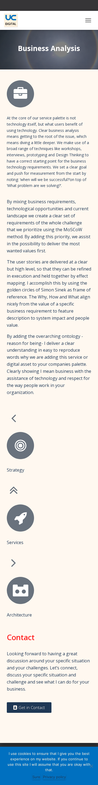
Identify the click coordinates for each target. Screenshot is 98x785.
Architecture (19, 615)
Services (15, 542)
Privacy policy (54, 777)
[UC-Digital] (13, 20)
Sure (36, 777)
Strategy (15, 470)
